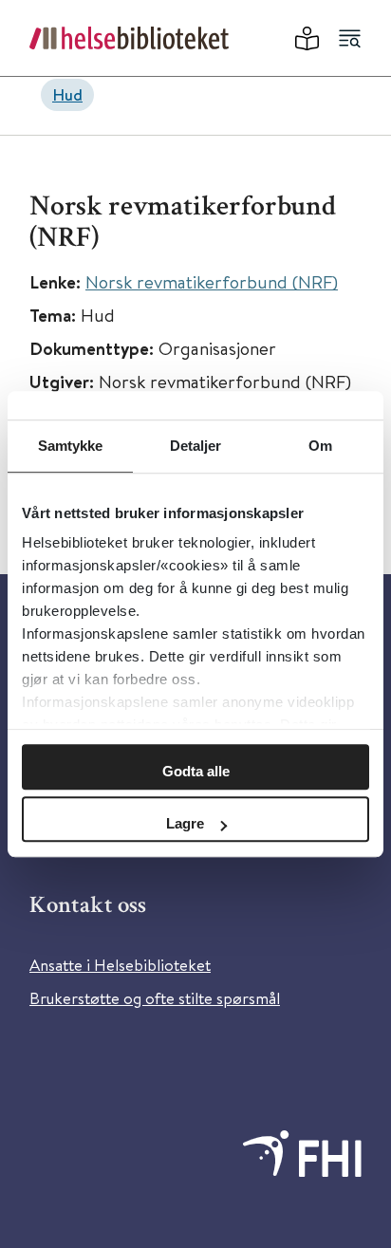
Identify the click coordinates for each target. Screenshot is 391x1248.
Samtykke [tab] (70, 446)
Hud (67, 94)
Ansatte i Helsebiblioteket (120, 965)
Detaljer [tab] (196, 446)
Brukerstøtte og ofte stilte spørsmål (154, 998)
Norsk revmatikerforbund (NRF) (211, 281)
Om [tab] (320, 446)
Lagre (185, 823)
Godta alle (196, 771)
